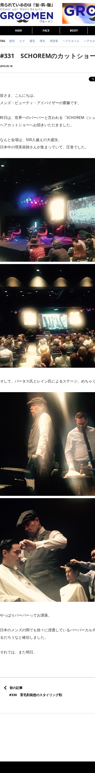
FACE (46, 30)
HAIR (18, 30)
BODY (74, 30)
